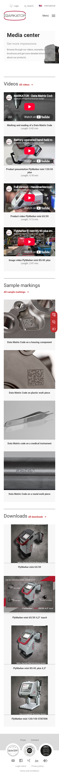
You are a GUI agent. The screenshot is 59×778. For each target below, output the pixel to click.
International (49, 6)
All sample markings (14, 292)
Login (16, 6)
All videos (24, 84)
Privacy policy (37, 766)
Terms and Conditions (29, 771)
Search (30, 6)
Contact (35, 740)
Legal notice (20, 766)
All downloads (35, 516)
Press (23, 740)
